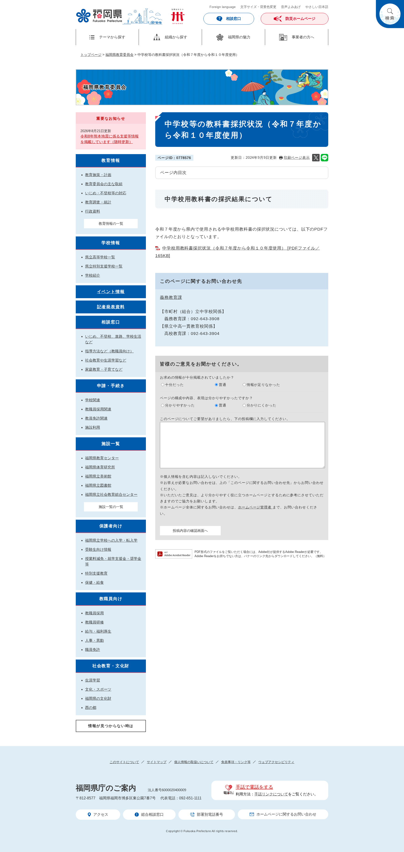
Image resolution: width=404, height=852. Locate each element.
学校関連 (92, 400)
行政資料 (92, 211)
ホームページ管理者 (255, 507)
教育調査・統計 (98, 202)
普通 (222, 385)
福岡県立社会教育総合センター (111, 495)
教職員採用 (94, 613)
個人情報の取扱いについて (193, 762)
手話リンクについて (271, 794)
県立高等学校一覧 (100, 257)
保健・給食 (94, 582)
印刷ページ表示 (297, 158)
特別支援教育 (96, 573)
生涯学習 (92, 680)
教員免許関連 (96, 418)
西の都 (90, 708)
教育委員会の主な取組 (104, 184)
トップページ (90, 55)
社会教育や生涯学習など (105, 360)
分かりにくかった (261, 405)
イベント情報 (111, 291)
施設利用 (92, 427)
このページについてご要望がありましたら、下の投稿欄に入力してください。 (225, 419)
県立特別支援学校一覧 (104, 266)
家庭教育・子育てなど (104, 369)
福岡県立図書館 (98, 485)
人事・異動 (94, 640)
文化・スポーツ (98, 689)
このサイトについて (124, 762)
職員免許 (92, 650)
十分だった (174, 385)
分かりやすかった (180, 405)
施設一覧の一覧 (111, 507)
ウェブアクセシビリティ (276, 762)
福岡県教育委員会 (119, 55)
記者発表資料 (111, 307)
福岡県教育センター (102, 458)
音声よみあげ (291, 7)
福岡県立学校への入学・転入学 (111, 540)
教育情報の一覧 (111, 223)
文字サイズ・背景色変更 (258, 6)
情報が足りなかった (263, 385)
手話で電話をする (254, 787)
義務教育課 (171, 297)
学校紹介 (92, 275)
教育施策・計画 (98, 175)
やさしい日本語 (316, 7)
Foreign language (222, 7)
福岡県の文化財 (98, 698)
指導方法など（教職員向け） (109, 351)
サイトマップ (156, 762)
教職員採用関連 (98, 409)
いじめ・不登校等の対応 (105, 193)
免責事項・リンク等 (236, 762)
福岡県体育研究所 (100, 467)
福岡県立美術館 (98, 476)
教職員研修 (94, 622)
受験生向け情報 (98, 549)
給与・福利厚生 (98, 631)
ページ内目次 (173, 172)
